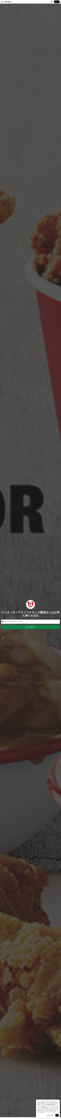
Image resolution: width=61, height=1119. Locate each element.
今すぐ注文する (30, 627)
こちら (41, 1111)
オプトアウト (50, 1115)
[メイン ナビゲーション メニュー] (2, 1)
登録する (57, 1)
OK (57, 1115)
